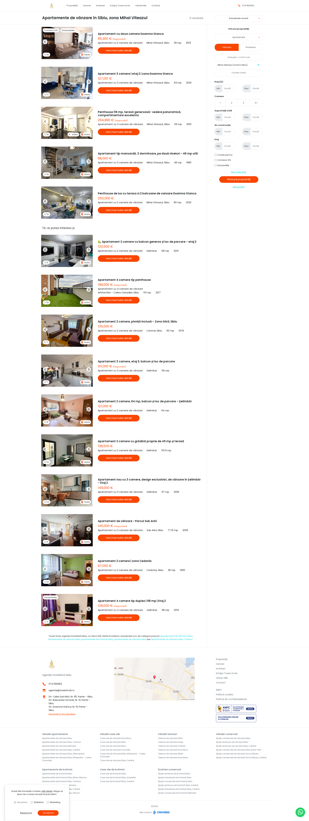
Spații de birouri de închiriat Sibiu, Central (178, 785)
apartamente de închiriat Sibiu (97, 639)
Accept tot (48, 812)
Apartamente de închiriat (57, 769)
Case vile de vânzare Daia (113, 746)
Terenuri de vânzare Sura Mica (173, 749)
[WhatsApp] (300, 812)
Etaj (217, 139)
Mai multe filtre (238, 172)
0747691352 (248, 5)
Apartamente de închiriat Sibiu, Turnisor (61, 781)
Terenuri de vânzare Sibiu (170, 738)
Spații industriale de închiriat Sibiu (175, 777)
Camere (219, 96)
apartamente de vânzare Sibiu (176, 636)
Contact (156, 5)
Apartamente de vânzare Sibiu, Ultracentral (63, 753)
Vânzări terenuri (167, 734)
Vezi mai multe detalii (119, 50)
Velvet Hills (140, 5)
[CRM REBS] (161, 812)
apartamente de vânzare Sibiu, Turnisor (172, 639)
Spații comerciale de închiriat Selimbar (177, 793)
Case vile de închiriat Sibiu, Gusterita (118, 777)
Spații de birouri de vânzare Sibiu (232, 742)
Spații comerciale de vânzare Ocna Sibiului (237, 753)
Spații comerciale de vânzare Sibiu (233, 738)
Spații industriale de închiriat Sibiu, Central (179, 789)
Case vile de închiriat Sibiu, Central (117, 781)
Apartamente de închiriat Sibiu (57, 773)
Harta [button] (87, 54)
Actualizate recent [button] (238, 18)
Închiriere (251, 47)
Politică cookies (224, 694)
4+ (256, 102)
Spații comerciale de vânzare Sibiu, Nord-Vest (238, 749)
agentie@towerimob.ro (62, 690)
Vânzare (226, 47)
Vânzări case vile (110, 734)
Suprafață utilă (223, 110)
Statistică (38, 802)
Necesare (22, 802)
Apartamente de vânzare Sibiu (57, 738)
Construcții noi (224, 154)
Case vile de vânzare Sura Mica (115, 738)
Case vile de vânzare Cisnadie (115, 749)
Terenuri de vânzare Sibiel (170, 753)
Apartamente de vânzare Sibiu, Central (61, 749)
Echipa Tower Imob (120, 5)
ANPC (219, 689)
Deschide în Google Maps (62, 714)
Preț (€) (219, 81)
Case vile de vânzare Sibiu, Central (117, 760)
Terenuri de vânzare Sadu (170, 742)
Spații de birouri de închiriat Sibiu (174, 773)
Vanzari (87, 5)
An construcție (223, 125)
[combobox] (239, 37)
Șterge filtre (239, 186)
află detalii (47, 791)
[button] (45, 41)
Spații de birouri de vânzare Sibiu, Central (236, 746)
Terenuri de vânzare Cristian (172, 746)
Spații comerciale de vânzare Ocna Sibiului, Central (241, 757)
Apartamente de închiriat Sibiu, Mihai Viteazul (64, 777)
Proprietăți (72, 5)
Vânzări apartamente (55, 734)
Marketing (55, 802)
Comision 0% (224, 160)
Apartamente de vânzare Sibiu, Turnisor (61, 742)
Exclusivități (223, 165)
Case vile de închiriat (112, 769)
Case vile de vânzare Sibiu (113, 742)
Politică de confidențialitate (231, 699)
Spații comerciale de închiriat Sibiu (175, 781)
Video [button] (74, 134)
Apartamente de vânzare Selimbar (59, 746)
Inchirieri (100, 5)
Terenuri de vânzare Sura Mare (173, 757)
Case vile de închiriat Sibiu (113, 773)
